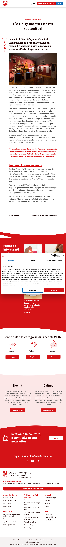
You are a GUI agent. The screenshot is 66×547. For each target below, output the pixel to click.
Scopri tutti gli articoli (17, 410)
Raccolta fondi (49, 520)
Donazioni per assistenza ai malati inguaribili (11, 515)
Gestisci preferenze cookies (44, 540)
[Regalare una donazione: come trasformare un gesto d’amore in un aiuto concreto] (33, 253)
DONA (59, 3)
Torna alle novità (14, 215)
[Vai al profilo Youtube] (32, 461)
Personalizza (32, 290)
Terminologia (28, 528)
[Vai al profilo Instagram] (38, 461)
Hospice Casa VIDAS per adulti (31, 508)
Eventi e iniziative (50, 517)
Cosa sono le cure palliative (32, 500)
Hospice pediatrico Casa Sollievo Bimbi (31, 518)
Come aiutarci (8, 511)
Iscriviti (56, 438)
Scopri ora (12, 357)
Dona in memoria (8, 519)
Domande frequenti (30, 525)
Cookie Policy (28, 540)
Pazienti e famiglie (50, 497)
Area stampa (7, 503)
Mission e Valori (8, 497)
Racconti (48, 495)
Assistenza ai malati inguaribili (31, 496)
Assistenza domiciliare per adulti (32, 503)
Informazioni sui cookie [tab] (54, 260)
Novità (47, 511)
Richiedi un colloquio (30, 522)
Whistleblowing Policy (33, 542)
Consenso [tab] (11, 260)
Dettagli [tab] (33, 260)
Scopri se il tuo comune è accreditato (33, 488)
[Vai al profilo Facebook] (27, 461)
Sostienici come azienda (25, 165)
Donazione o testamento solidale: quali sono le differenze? (32, 306)
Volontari (47, 503)
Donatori (47, 506)
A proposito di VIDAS (10, 495)
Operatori (48, 500)
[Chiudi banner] (63, 255)
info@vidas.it (27, 474)
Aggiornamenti (49, 514)
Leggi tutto (27, 312)
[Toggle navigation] (34, 3)
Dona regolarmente (9, 525)
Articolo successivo (50, 215)
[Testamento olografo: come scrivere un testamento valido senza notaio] (54, 253)
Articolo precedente (38, 215)
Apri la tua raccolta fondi (11, 522)
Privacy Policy (17, 540)
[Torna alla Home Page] (5, 3)
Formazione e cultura (9, 500)
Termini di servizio (46, 544)
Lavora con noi (7, 506)
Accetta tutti (53, 290)
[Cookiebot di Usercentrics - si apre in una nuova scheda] (52, 255)
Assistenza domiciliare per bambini (32, 513)
